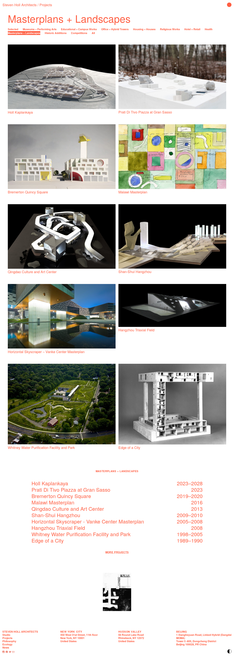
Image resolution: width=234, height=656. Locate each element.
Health (209, 29)
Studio (6, 635)
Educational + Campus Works (79, 29)
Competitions (79, 33)
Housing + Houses (144, 29)
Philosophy (9, 641)
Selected (13, 29)
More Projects (117, 552)
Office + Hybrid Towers (115, 29)
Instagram (3, 652)
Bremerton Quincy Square (28, 191)
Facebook (7, 652)
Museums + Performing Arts (40, 29)
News (5, 647)
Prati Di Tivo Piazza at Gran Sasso (145, 111)
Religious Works (170, 29)
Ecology (7, 644)
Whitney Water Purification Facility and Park (41, 447)
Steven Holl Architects (20, 4)
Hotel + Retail (192, 29)
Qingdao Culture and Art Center (32, 271)
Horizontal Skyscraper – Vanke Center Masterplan (46, 351)
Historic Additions (56, 33)
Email (13, 652)
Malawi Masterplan (132, 191)
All (93, 33)
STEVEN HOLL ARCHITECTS (20, 631)
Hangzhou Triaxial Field (136, 329)
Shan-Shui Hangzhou (134, 271)
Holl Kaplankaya (20, 112)
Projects (45, 4)
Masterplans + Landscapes (24, 33)
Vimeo (10, 652)
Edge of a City (129, 447)
